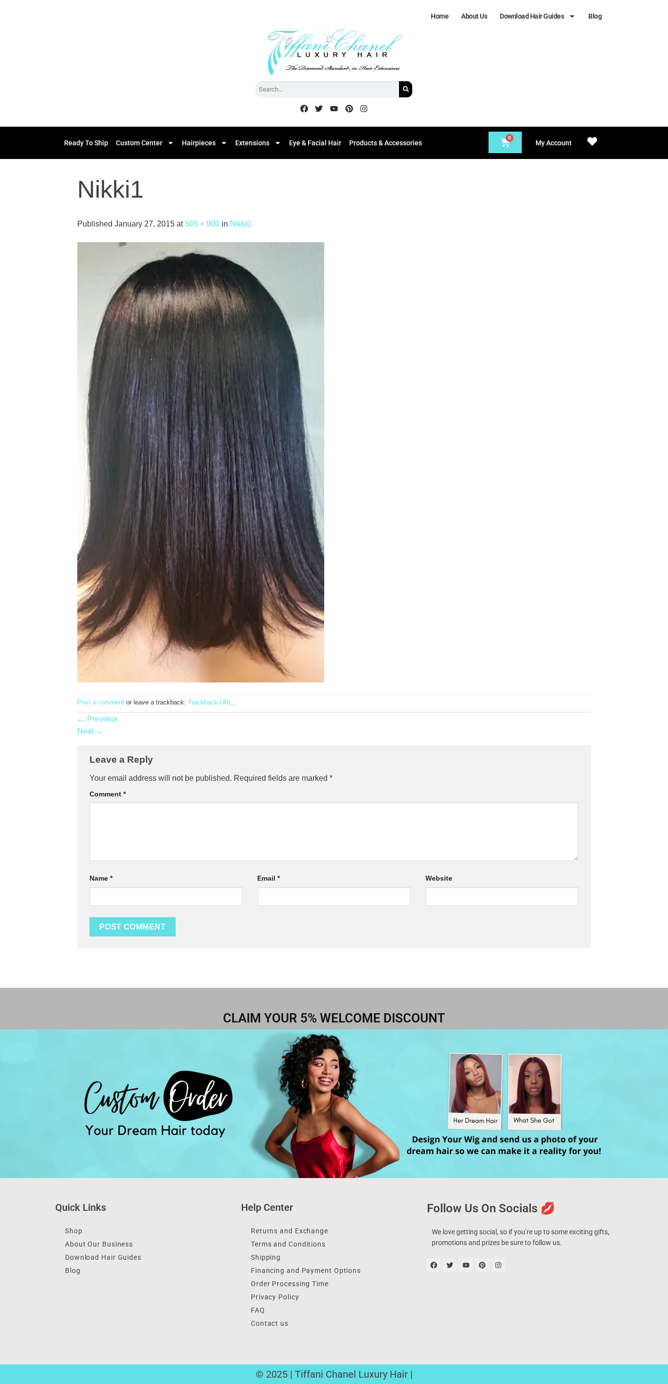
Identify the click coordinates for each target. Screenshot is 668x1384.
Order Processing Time (290, 1284)
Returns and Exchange (289, 1231)
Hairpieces (199, 143)
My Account (553, 143)
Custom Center (139, 143)
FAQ (258, 1310)
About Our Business (99, 1244)
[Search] (405, 89)
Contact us (270, 1323)
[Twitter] (319, 108)
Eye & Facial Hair (315, 143)
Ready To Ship (86, 143)
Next (90, 731)
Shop (74, 1231)
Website (438, 878)
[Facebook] (304, 108)
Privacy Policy (275, 1297)
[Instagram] (363, 108)
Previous (97, 719)
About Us (474, 16)
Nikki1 (241, 224)
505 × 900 (202, 224)
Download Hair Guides (532, 16)
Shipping (266, 1257)
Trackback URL (210, 702)
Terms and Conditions (288, 1244)
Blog (594, 16)
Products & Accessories (385, 143)
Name (100, 878)
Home (439, 16)
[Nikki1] (200, 461)
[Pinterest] (349, 108)
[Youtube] (334, 108)
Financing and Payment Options (306, 1270)
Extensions (252, 143)
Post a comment (100, 702)
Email (268, 878)
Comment (107, 794)
